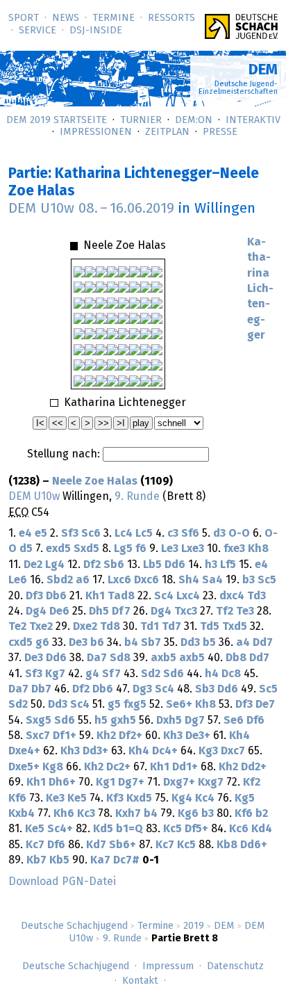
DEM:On (193, 120)
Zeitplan (167, 132)
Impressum (168, 966)
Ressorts (171, 18)
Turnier (141, 120)
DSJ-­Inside (95, 30)
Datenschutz (235, 966)
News (65, 18)
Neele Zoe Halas (94, 481)
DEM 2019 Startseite (56, 120)
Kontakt (140, 981)
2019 (193, 926)
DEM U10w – (91, 209)
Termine (113, 18)
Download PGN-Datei (62, 881)
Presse (220, 132)
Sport (23, 18)
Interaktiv (253, 120)
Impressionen (96, 132)
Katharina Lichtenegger (260, 288)
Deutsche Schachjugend (74, 926)
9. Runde (122, 938)
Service (37, 30)
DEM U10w (34, 496)
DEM (224, 926)
